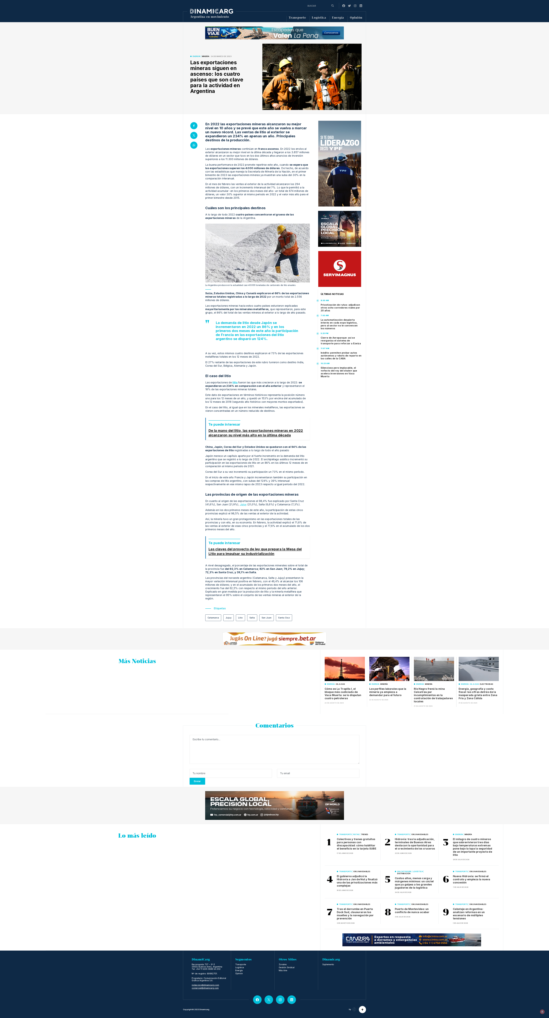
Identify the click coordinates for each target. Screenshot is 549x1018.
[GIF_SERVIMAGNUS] (339, 269)
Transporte (297, 17)
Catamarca (213, 617)
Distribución (403, 873)
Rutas (356, 834)
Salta (252, 617)
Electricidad (486, 684)
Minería (205, 56)
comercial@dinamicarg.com (205, 988)
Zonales (283, 964)
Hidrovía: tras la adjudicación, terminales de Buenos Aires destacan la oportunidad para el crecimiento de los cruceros (415, 844)
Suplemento (328, 964)
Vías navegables (419, 834)
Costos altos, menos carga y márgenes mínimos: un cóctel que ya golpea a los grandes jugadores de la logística (414, 883)
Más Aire (283, 970)
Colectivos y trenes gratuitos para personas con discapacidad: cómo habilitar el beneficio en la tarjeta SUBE (356, 844)
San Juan (267, 617)
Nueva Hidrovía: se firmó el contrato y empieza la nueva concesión (471, 879)
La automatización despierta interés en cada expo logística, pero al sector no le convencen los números (339, 324)
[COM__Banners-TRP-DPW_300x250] (339, 229)
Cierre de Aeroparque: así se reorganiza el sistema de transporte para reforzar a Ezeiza (341, 340)
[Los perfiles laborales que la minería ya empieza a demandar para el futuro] (389, 669)
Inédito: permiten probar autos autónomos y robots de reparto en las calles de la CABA (341, 355)
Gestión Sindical (287, 967)
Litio (240, 617)
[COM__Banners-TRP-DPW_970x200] (274, 805)
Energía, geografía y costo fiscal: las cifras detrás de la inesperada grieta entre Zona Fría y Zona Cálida (478, 693)
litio (235, 382)
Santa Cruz (284, 617)
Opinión (356, 17)
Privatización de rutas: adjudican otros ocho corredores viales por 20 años (340, 307)
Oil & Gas (340, 684)
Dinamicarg (204, 1009)
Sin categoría (404, 871)
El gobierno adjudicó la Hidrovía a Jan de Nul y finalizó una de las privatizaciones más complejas (357, 881)
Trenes (364, 834)
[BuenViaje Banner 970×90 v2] (274, 32)
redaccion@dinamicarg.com (205, 985)
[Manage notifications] (542, 1011)
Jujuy (243, 504)
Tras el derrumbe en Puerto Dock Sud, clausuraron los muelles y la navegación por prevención (355, 913)
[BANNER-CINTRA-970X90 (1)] (411, 939)
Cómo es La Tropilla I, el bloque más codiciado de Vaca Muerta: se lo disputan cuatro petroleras (343, 693)
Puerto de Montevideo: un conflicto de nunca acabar (412, 910)
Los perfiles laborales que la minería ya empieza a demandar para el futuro (387, 692)
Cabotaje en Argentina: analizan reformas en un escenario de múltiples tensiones (469, 913)
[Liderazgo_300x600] (339, 164)
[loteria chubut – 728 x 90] (274, 638)
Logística (319, 17)
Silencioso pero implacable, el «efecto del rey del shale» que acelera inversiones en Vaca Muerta (339, 372)
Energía (338, 17)
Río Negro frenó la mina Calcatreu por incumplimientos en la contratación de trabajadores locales (433, 695)
